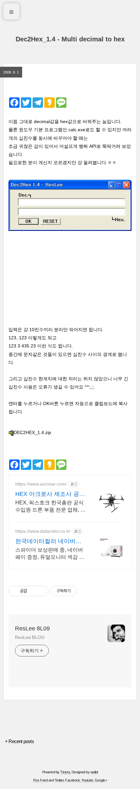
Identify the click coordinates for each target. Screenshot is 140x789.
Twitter (59, 780)
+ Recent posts (19, 741)
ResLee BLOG (30, 637)
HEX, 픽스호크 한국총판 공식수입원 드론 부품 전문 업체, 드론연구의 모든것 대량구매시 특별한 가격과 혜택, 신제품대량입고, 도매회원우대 (50, 507)
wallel (94, 772)
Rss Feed (40, 780)
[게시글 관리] (41, 591)
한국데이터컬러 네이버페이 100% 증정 (48, 541)
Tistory (65, 772)
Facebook (72, 780)
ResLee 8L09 (32, 628)
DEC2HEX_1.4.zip (32, 432)
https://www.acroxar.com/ (41, 483)
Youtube (87, 780)
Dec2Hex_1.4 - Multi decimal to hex (70, 39)
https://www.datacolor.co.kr (42, 531)
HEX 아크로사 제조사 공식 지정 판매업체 (50, 494)
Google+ (101, 780)
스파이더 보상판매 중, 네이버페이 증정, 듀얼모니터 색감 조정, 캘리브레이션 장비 (49, 554)
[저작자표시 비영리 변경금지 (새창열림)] (85, 591)
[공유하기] (33, 591)
